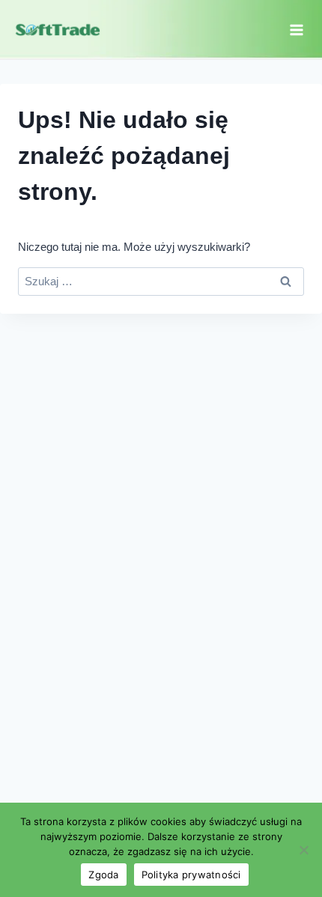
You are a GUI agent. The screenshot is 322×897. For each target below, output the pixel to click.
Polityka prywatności (191, 875)
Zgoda (103, 875)
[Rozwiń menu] (296, 29)
